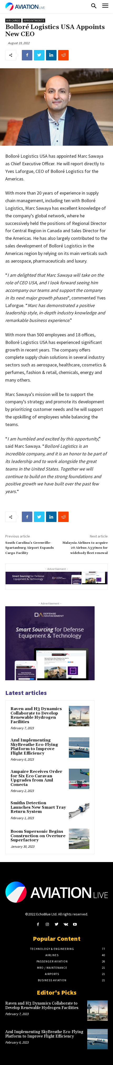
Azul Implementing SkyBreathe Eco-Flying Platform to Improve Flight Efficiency (34, 747)
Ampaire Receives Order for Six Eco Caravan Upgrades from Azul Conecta (36, 778)
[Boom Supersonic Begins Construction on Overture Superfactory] (79, 839)
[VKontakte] (66, 924)
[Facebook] (27, 55)
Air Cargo (13, 20)
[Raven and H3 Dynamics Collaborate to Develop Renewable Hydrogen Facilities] (79, 716)
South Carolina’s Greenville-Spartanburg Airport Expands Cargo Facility (29, 548)
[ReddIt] (63, 55)
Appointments (34, 20)
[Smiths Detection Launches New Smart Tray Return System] (79, 810)
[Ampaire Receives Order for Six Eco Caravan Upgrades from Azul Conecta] (79, 779)
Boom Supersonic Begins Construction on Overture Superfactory (38, 836)
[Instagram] (47, 924)
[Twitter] (39, 55)
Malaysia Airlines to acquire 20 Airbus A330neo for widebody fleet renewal (85, 548)
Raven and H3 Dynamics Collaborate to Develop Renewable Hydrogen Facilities (36, 715)
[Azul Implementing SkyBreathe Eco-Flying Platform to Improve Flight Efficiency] (79, 747)
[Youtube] (75, 924)
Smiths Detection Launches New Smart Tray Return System (38, 807)
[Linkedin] (51, 55)
